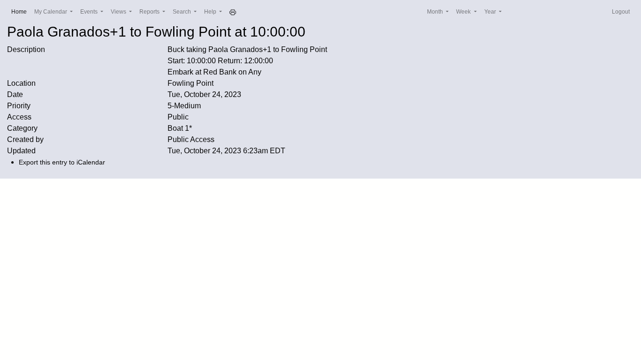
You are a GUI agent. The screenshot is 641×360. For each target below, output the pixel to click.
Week (464, 11)
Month (435, 11)
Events (89, 11)
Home (21, 11)
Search (182, 11)
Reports (150, 11)
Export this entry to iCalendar (62, 162)
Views (119, 11)
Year (490, 11)
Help (211, 11)
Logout (621, 11)
